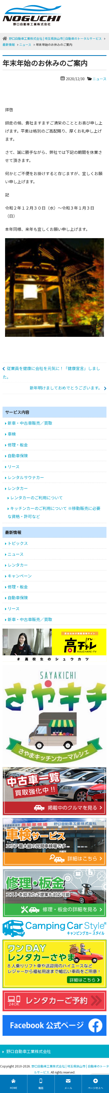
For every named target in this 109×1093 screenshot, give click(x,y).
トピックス (18, 543)
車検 (12, 434)
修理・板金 (18, 445)
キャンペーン (20, 576)
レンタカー (18, 488)
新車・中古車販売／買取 (30, 423)
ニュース (99, 78)
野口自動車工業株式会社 (28, 1051)
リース (14, 466)
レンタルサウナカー (26, 477)
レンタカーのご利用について (36, 497)
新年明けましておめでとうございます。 (66, 388)
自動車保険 (18, 455)
